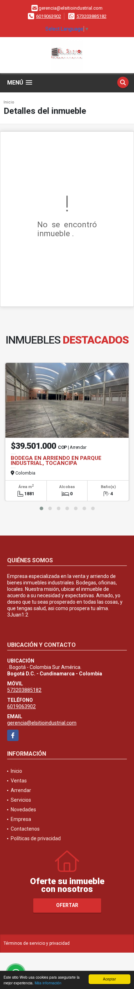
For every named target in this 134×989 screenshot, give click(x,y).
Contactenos (25, 829)
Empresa (21, 819)
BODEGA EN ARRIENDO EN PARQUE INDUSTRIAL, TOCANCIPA (56, 460)
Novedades (23, 809)
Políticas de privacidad (36, 838)
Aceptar (109, 979)
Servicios (21, 800)
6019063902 (48, 16)
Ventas (19, 780)
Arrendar (21, 790)
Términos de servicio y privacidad (37, 943)
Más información (48, 982)
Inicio (9, 102)
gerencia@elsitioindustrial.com (41, 723)
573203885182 (91, 16)
